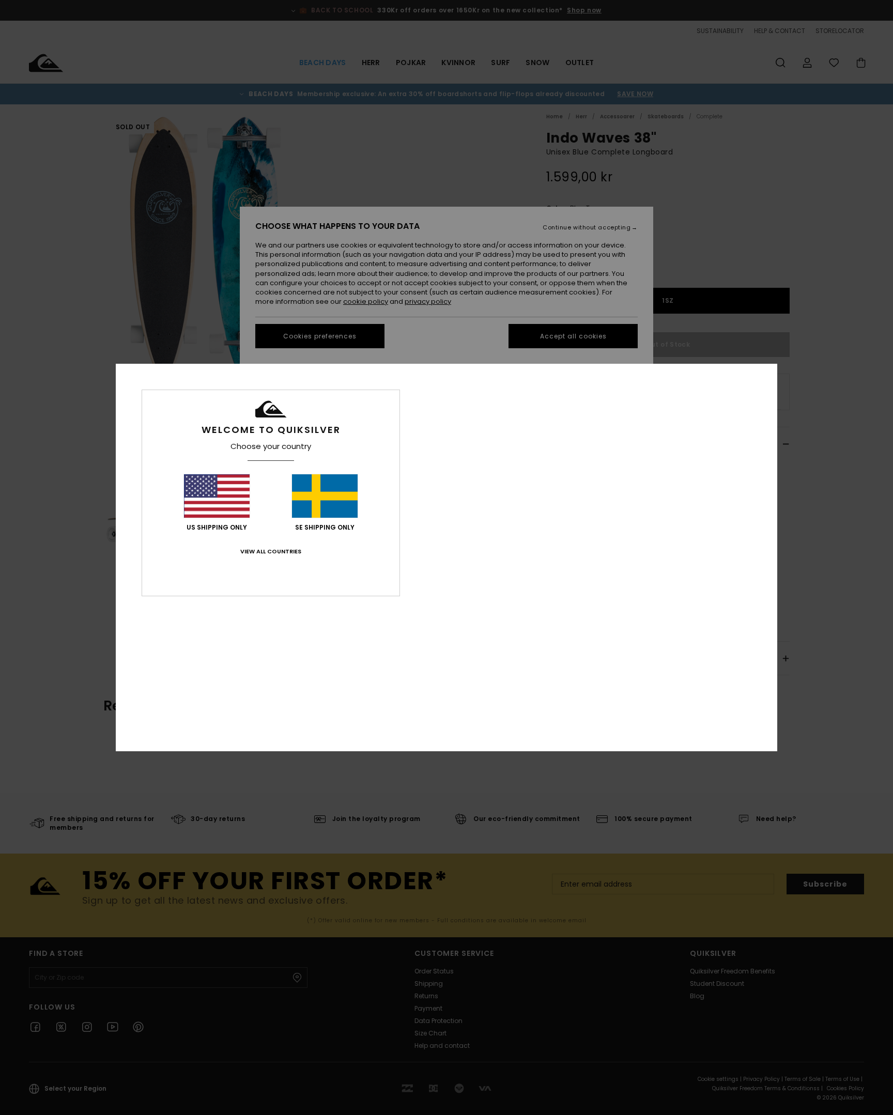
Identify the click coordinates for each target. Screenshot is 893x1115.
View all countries (270, 551)
